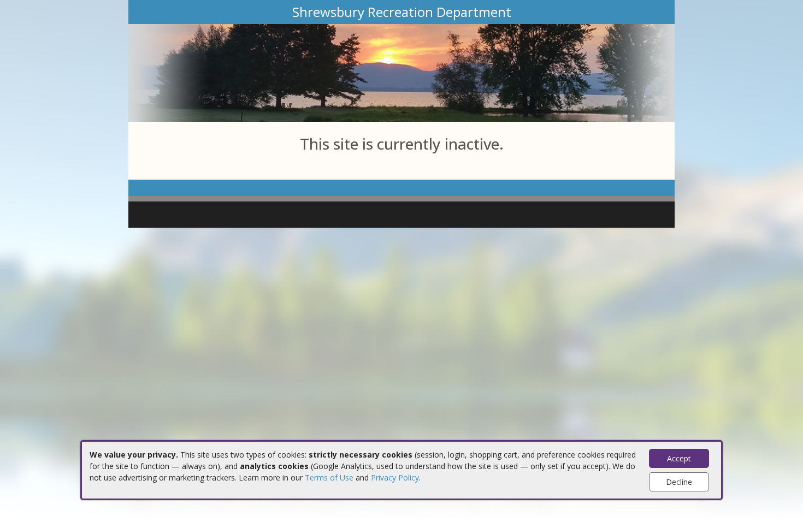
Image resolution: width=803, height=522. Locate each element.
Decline (679, 482)
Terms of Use (329, 477)
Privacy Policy (395, 477)
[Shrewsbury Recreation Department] (401, 72)
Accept (679, 458)
